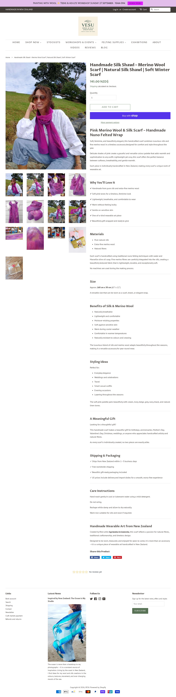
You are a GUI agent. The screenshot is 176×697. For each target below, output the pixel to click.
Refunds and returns (13, 619)
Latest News (54, 593)
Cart (145, 9)
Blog (104, 47)
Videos (75, 47)
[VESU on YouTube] (103, 599)
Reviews (90, 47)
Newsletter (10, 612)
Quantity (93, 93)
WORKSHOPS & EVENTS (80, 42)
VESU (87, 687)
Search (8, 602)
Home (16, 42)
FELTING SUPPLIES (113, 42)
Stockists (53, 42)
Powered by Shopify (98, 687)
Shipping (93, 86)
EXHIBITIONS (139, 42)
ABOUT (157, 42)
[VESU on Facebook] (95, 599)
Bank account (11, 599)
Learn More (135, 3)
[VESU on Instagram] (99, 599)
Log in (115, 9)
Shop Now (32, 42)
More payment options (110, 122)
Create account (129, 9)
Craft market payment (14, 616)
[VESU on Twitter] (91, 599)
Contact (9, 609)
